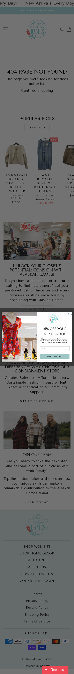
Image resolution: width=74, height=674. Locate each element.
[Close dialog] (69, 314)
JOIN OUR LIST (54, 357)
